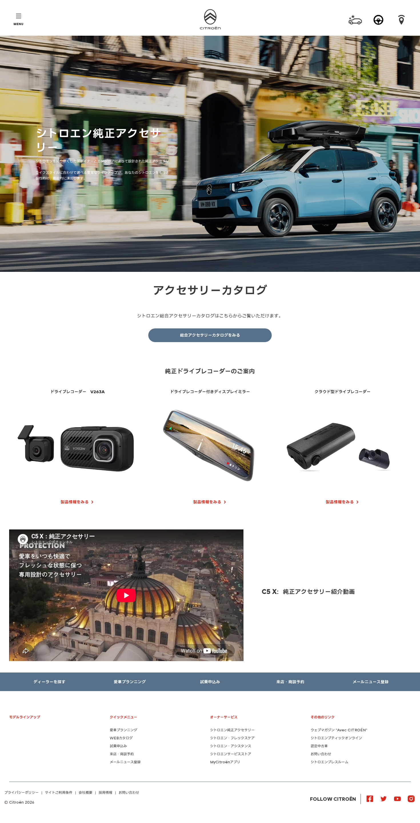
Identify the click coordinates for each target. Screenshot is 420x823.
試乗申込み (118, 746)
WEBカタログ (121, 738)
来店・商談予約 (122, 754)
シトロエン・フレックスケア (232, 738)
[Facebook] (370, 798)
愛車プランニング (123, 730)
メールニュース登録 (125, 762)
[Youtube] (397, 798)
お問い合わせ (321, 754)
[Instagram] (411, 798)
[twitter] (383, 798)
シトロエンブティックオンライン (336, 738)
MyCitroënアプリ (225, 762)
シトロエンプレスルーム (329, 762)
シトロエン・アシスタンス (230, 746)
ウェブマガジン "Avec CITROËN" (339, 730)
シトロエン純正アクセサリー (232, 730)
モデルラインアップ (24, 717)
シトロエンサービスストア (230, 754)
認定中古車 (319, 746)
